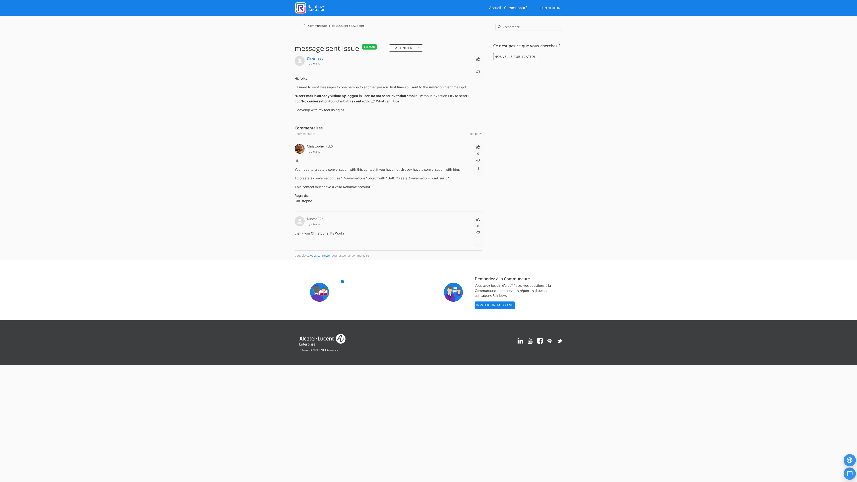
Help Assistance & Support (346, 26)
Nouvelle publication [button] (516, 56)
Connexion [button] (550, 8)
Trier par (474, 134)
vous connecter (320, 255)
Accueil (495, 7)
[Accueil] (310, 7)
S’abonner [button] (402, 48)
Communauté (515, 7)
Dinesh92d (315, 58)
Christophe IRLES (320, 146)
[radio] (478, 58)
